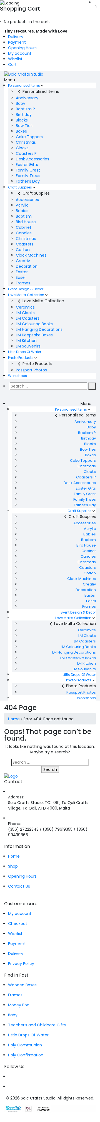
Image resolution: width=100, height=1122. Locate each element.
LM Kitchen (26, 340)
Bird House (26, 222)
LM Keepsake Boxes (34, 335)
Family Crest (28, 170)
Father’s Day (28, 181)
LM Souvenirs (28, 346)
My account (19, 53)
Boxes (21, 131)
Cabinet (23, 227)
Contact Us (19, 886)
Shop (13, 866)
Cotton (23, 249)
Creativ (23, 261)
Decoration (27, 266)
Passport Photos (31, 370)
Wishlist (15, 59)
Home (14, 719)
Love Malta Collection (26, 294)
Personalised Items (24, 85)
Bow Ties (24, 125)
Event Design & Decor (25, 289)
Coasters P (26, 153)
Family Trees (28, 175)
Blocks (22, 120)
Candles (24, 233)
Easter (22, 272)
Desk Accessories (32, 159)
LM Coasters (27, 318)
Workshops (17, 375)
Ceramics (25, 307)
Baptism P (25, 109)
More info (83, 31)
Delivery (15, 36)
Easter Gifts (27, 164)
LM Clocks (25, 313)
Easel (21, 277)
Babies (22, 211)
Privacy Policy (21, 963)
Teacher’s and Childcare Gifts (37, 1025)
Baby (20, 103)
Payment (17, 42)
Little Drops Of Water (24, 351)
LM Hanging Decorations (39, 329)
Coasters (24, 244)
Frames (23, 283)
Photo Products (20, 357)
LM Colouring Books (34, 324)
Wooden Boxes (22, 985)
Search (50, 769)
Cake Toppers (29, 137)
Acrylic (22, 205)
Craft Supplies (20, 187)
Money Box (18, 1005)
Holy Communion (25, 1045)
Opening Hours (22, 48)
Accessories (27, 199)
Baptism (24, 216)
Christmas (26, 142)
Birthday (24, 114)
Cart (12, 64)
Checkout (17, 923)
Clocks (22, 148)
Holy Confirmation (25, 1055)
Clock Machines (31, 255)
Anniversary (27, 98)
